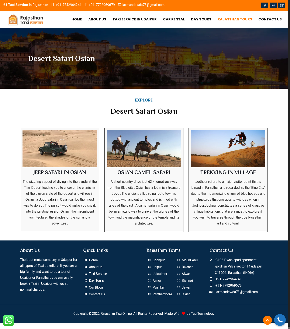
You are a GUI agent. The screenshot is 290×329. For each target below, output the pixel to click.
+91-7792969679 (102, 5)
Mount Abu (190, 260)
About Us (96, 267)
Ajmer (157, 281)
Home (93, 260)
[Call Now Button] (280, 320)
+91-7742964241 (68, 5)
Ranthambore (162, 294)
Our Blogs (96, 287)
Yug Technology (202, 314)
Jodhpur (159, 260)
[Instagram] (273, 5)
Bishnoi (187, 281)
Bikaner (187, 267)
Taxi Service (98, 274)
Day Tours (96, 281)
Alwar (186, 274)
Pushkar (159, 287)
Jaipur (157, 267)
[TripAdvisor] (281, 5)
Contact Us (97, 294)
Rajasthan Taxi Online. (116, 314)
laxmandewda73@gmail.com (143, 5)
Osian (186, 294)
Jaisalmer (160, 274)
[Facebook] (265, 5)
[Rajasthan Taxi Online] (26, 19)
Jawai (186, 287)
